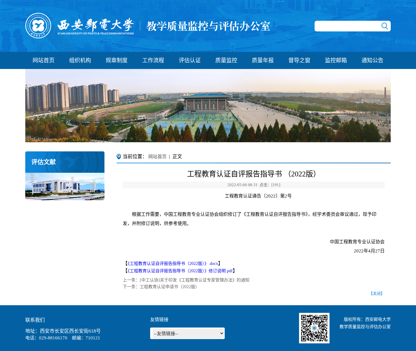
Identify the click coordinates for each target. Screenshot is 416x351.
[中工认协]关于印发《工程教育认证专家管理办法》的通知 (194, 280)
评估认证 (190, 60)
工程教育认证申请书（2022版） (169, 286)
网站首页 (44, 60)
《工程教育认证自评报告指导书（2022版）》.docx (173, 263)
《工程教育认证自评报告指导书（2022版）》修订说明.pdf (180, 271)
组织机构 (80, 60)
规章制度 (117, 60)
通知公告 (372, 60)
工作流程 (153, 60)
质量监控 (226, 60)
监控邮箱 (336, 60)
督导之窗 (299, 60)
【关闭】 (377, 293)
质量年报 (263, 60)
